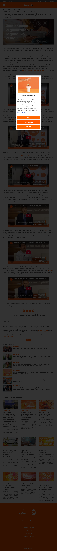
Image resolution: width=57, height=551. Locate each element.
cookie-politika (21, 112)
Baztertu (28, 127)
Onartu (28, 117)
